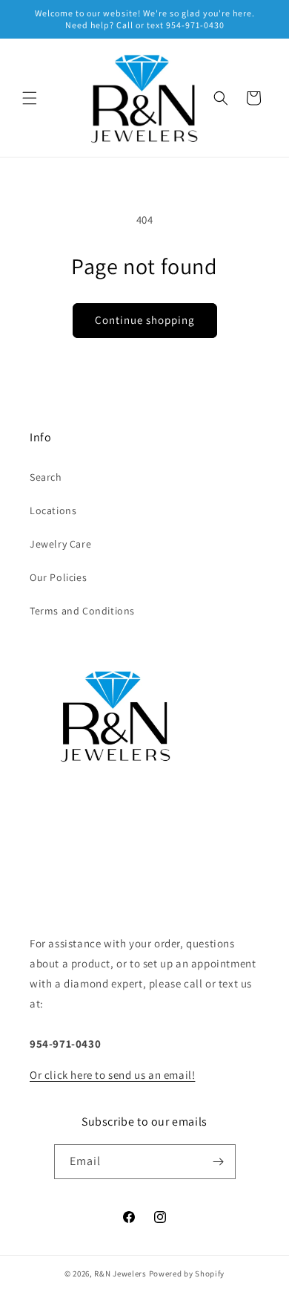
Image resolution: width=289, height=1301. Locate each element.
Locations (53, 510)
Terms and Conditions (82, 610)
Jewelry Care (60, 544)
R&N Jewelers (120, 1273)
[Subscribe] (218, 1161)
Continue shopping (145, 320)
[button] (29, 98)
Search (46, 477)
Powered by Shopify (187, 1273)
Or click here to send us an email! (112, 1075)
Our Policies (58, 577)
